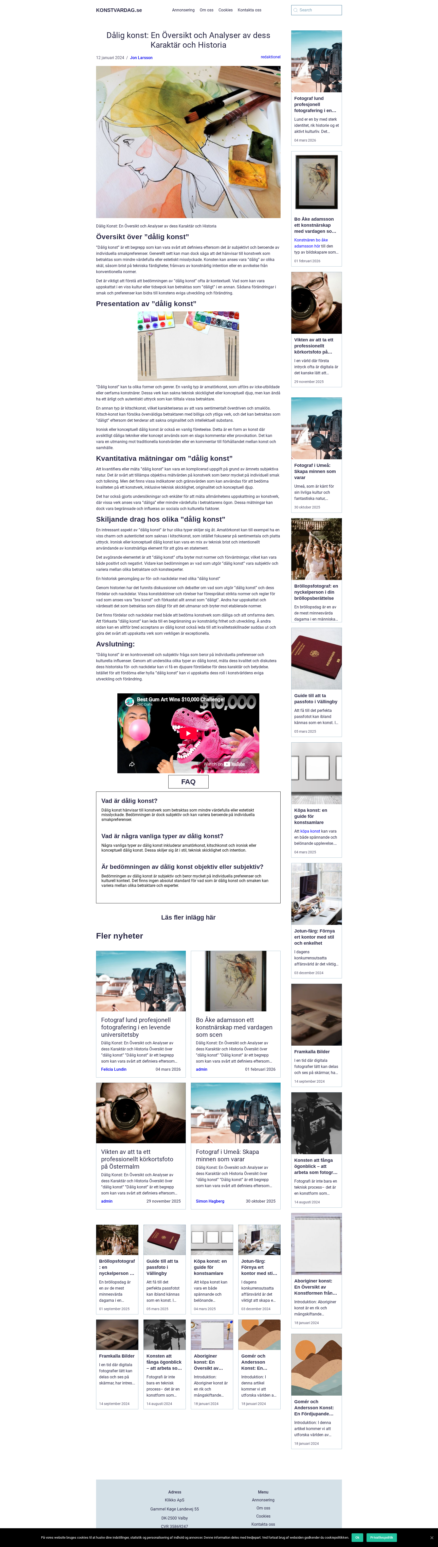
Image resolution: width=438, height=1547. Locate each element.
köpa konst (310, 831)
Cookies (225, 10)
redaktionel (271, 57)
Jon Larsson (141, 57)
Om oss (206, 10)
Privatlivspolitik (381, 1537)
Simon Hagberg (210, 1201)
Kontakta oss (249, 10)
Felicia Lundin (113, 1069)
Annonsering (183, 10)
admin (201, 1069)
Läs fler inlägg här (188, 917)
